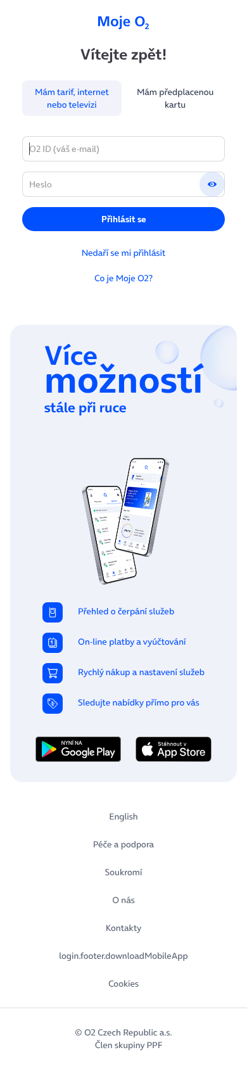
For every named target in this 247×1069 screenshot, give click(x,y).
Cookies (123, 983)
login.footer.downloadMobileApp (123, 955)
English (123, 816)
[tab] (72, 98)
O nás (123, 900)
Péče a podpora (123, 844)
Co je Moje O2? (123, 278)
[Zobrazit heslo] (212, 184)
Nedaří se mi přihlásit (124, 252)
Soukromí (123, 872)
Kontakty (123, 927)
